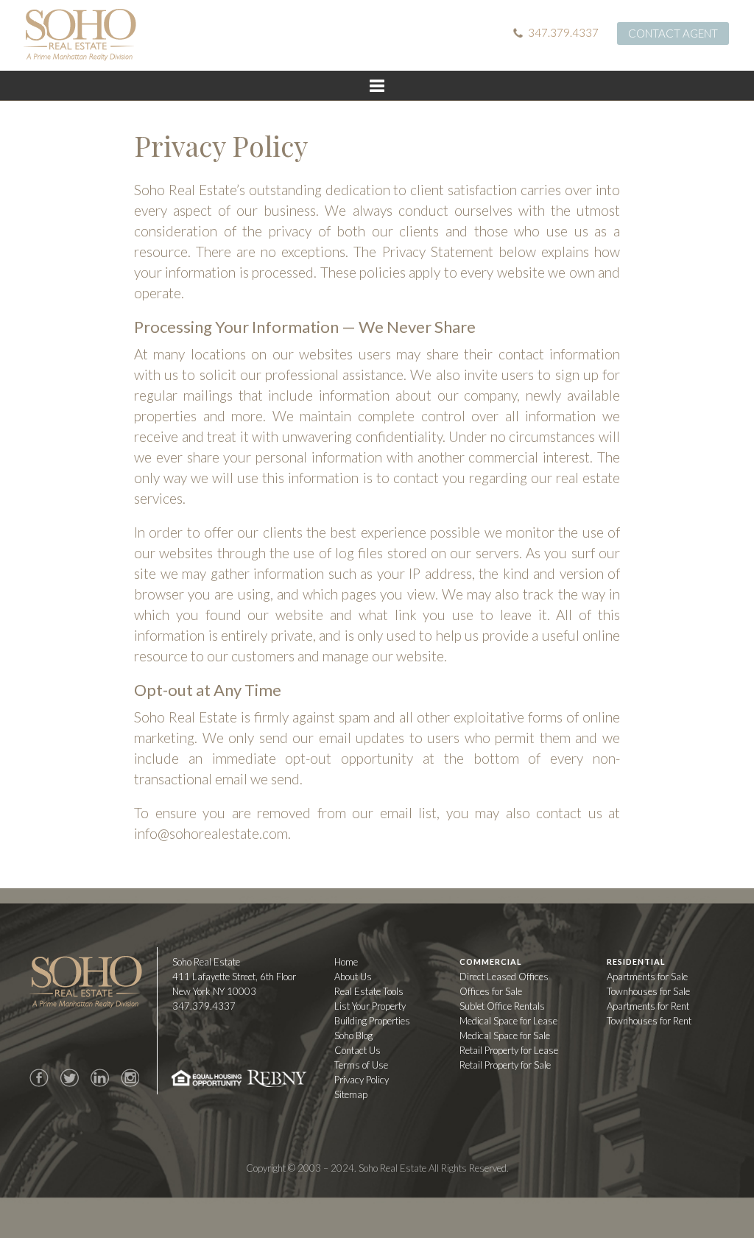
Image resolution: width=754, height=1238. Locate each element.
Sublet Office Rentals (502, 1006)
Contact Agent (673, 33)
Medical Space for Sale (504, 1035)
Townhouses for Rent (649, 1021)
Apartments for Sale (647, 976)
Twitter (69, 1078)
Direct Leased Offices (504, 976)
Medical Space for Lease (508, 1021)
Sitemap (350, 1094)
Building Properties (372, 1021)
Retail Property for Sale (505, 1065)
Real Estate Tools (369, 991)
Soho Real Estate (85, 982)
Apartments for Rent (648, 1006)
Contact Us (357, 1050)
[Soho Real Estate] (80, 35)
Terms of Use (361, 1065)
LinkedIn (99, 1078)
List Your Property (370, 1006)
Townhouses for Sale (648, 991)
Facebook (39, 1078)
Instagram (129, 1078)
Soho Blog (353, 1035)
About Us (353, 976)
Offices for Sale (490, 991)
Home (346, 962)
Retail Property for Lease (508, 1050)
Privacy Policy (361, 1080)
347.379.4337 (563, 32)
